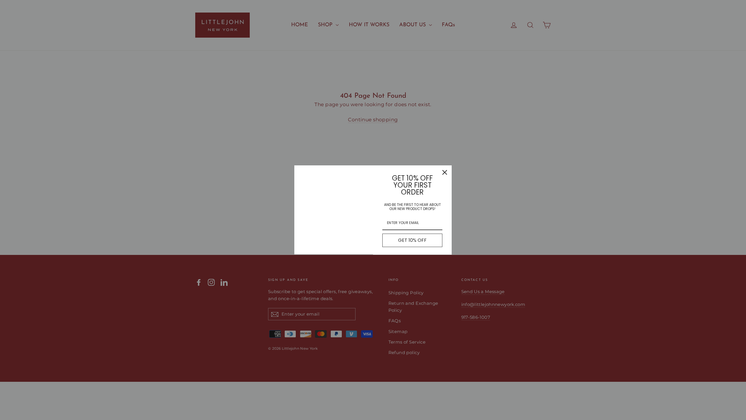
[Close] (445, 172)
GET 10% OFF (412, 240)
